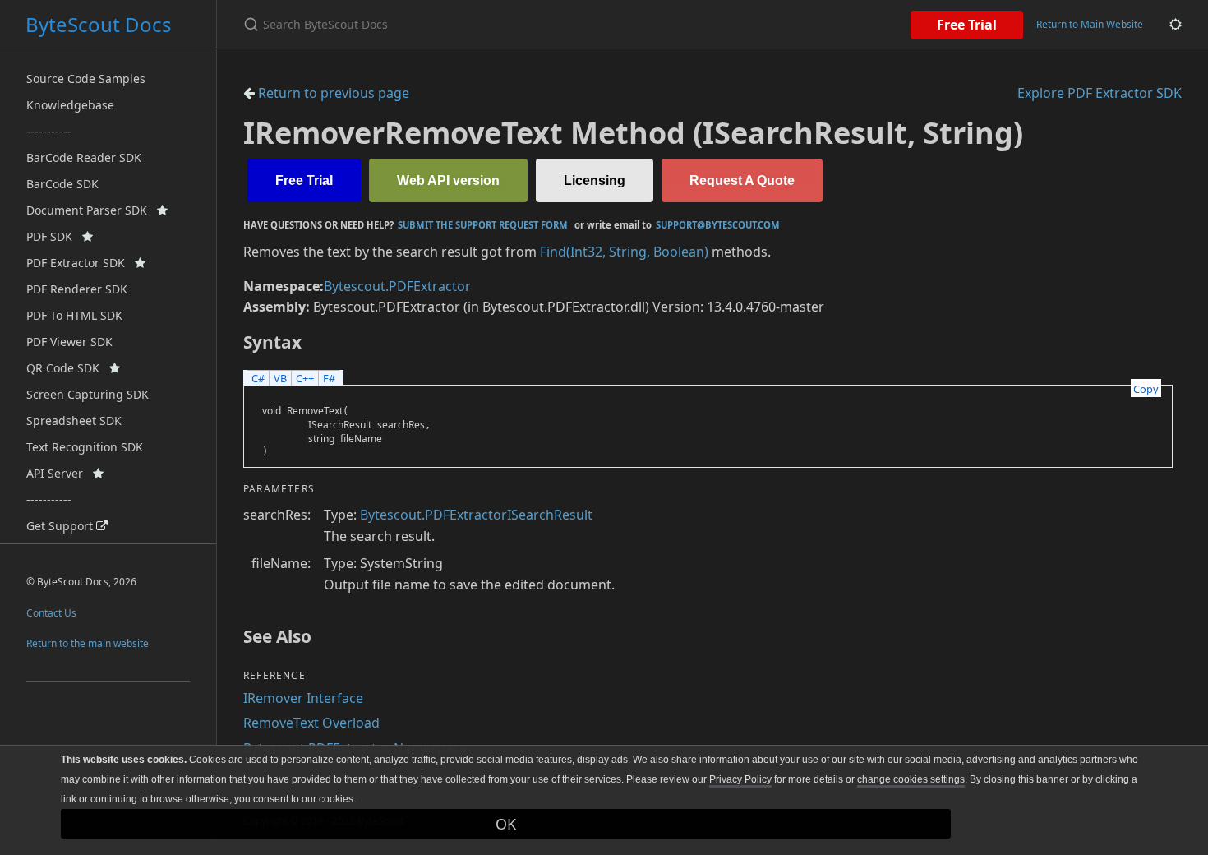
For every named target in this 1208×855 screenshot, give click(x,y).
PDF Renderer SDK (76, 289)
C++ (305, 378)
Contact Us (51, 613)
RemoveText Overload (311, 723)
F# (329, 378)
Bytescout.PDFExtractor (397, 286)
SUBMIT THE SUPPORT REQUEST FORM (483, 225)
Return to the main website (87, 643)
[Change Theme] (1175, 24)
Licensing (594, 180)
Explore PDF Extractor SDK (1099, 93)
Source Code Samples (85, 78)
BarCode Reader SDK (83, 157)
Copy (1146, 388)
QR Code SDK (67, 368)
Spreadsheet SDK (74, 420)
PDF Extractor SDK (80, 262)
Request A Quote (742, 180)
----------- (48, 131)
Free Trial (967, 25)
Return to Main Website (1089, 24)
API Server (59, 473)
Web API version (448, 180)
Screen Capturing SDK (87, 394)
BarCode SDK (62, 184)
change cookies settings (911, 779)
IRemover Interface (303, 698)
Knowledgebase (70, 105)
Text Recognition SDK (84, 447)
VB (280, 378)
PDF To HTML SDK (74, 315)
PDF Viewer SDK (69, 341)
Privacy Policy (740, 779)
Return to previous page (332, 93)
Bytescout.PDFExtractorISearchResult (476, 515)
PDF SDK (54, 236)
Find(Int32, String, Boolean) (624, 252)
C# (258, 378)
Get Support (61, 526)
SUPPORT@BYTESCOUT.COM (718, 225)
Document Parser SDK (91, 210)
